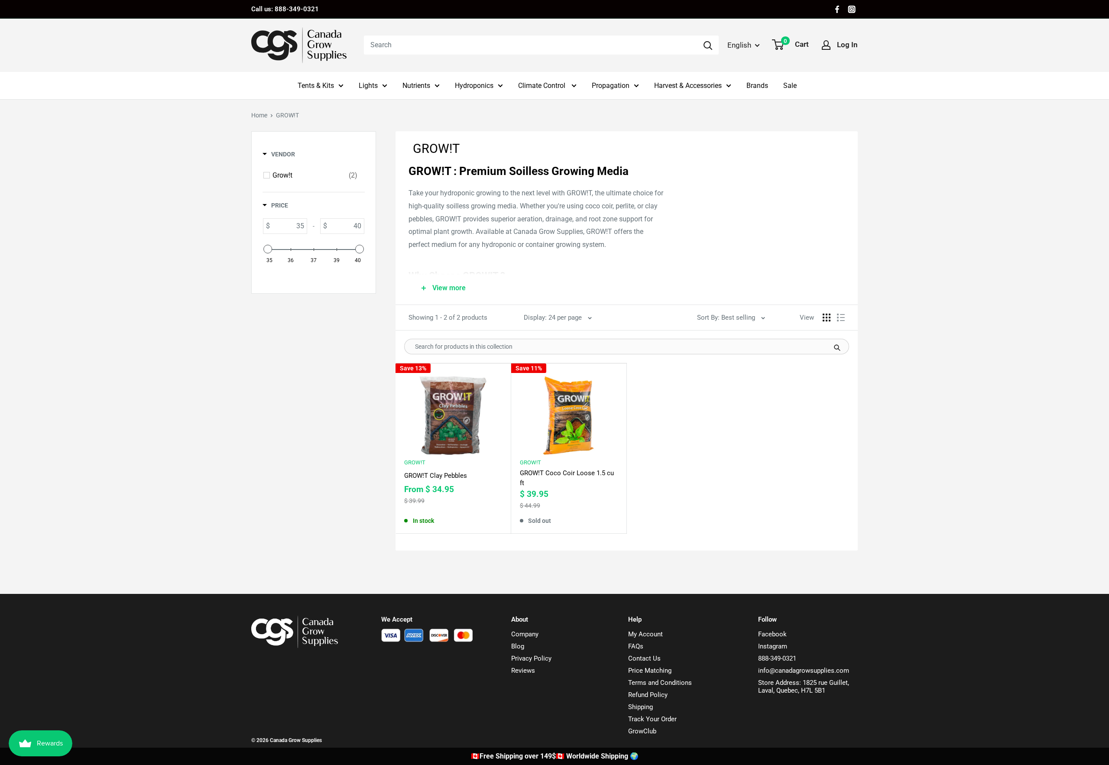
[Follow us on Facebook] (837, 9)
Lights (368, 85)
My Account (645, 634)
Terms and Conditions (660, 683)
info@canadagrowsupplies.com (803, 670)
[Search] (708, 45)
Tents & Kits (316, 85)
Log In (847, 44)
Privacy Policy (531, 658)
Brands (757, 85)
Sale (790, 85)
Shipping (640, 707)
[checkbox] (314, 175)
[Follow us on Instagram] (852, 9)
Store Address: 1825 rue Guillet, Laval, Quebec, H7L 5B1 (803, 686)
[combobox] (530, 45)
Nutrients (416, 85)
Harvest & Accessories (688, 85)
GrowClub (642, 731)
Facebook (772, 634)
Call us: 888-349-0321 (285, 9)
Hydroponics (474, 85)
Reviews (523, 670)
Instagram (772, 646)
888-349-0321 (777, 658)
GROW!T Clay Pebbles (435, 476)
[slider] (267, 249)
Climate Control (542, 85)
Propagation (610, 85)
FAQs (635, 646)
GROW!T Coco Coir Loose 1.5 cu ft (567, 478)
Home (259, 115)
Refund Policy (648, 695)
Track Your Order (652, 719)
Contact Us (644, 658)
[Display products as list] (841, 317)
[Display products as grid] (826, 317)
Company (524, 634)
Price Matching (649, 670)
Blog (517, 646)
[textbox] (288, 226)
